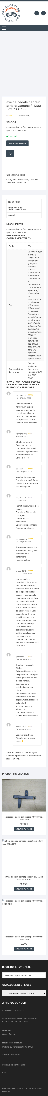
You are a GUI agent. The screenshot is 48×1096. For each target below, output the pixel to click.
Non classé (23, 179)
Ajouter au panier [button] (24, 829)
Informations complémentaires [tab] (17, 209)
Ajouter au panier (17, 143)
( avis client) (24, 115)
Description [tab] (14, 202)
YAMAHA (33, 179)
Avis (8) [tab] (11, 215)
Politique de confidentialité (14, 1065)
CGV (4, 1072)
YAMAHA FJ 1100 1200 (16, 182)
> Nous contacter (11, 1054)
